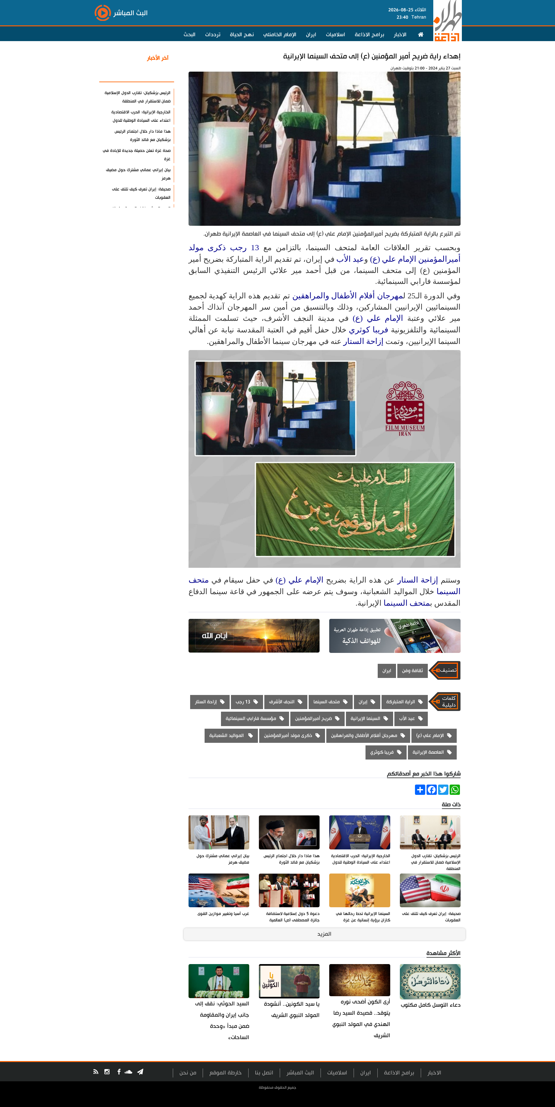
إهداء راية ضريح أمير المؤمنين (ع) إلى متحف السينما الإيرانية (372, 56)
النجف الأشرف (282, 702)
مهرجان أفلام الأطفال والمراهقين (347, 295)
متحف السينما (406, 603)
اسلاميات (335, 34)
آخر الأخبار (158, 58)
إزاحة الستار (363, 341)
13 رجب (244, 247)
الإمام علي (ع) (393, 259)
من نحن (188, 1072)
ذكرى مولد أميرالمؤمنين (288, 735)
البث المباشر (300, 1072)
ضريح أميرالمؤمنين (313, 718)
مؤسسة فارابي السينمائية (251, 718)
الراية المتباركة (400, 702)
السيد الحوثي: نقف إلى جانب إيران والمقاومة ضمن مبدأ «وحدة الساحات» (222, 1020)
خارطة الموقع (225, 1072)
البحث (190, 34)
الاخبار (400, 34)
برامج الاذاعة (369, 34)
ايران (311, 34)
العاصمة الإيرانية (428, 752)
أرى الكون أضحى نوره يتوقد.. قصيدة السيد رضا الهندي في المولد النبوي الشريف (361, 1018)
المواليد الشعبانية (227, 735)
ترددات (212, 34)
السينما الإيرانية (365, 718)
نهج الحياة (242, 34)
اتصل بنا (264, 1072)
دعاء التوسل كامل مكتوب (431, 1005)
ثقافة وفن (412, 670)
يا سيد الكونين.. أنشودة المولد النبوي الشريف (292, 1010)
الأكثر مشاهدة (152, 73)
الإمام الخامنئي (279, 34)
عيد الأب (350, 259)
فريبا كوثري (368, 329)
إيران (363, 702)
